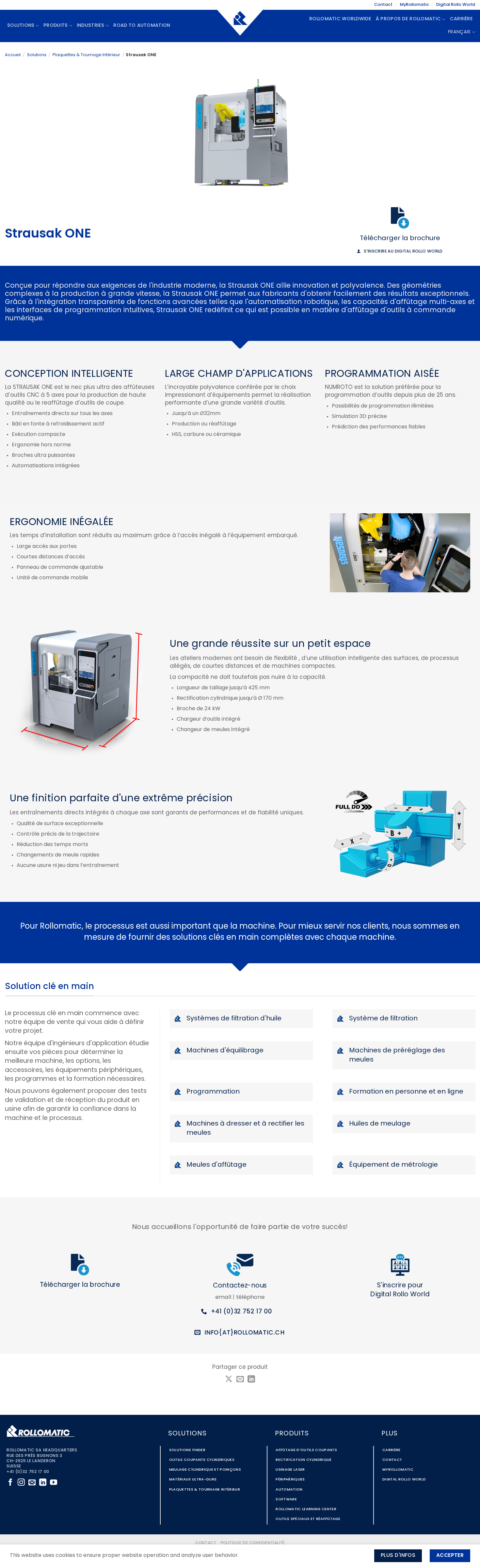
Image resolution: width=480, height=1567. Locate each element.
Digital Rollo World (455, 5)
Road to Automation (141, 25)
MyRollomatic (414, 5)
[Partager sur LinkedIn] (251, 1379)
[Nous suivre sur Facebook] (10, 1483)
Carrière (461, 19)
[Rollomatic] (240, 25)
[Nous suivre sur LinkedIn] (42, 1483)
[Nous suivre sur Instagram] (21, 1483)
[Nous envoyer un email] (32, 1483)
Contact (383, 5)
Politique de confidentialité (253, 1543)
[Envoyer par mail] (240, 1379)
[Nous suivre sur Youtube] (53, 1483)
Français (459, 32)
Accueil (13, 55)
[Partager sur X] (228, 1379)
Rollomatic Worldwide (340, 19)
